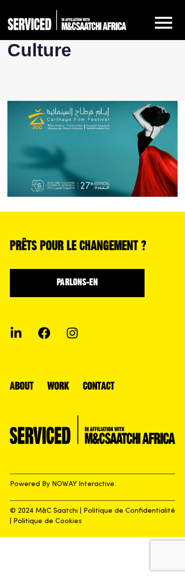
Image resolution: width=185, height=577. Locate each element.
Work (58, 387)
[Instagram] (72, 333)
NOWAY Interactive (83, 484)
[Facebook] (44, 333)
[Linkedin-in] (16, 333)
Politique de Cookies (47, 521)
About (22, 387)
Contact (98, 387)
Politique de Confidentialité (129, 511)
